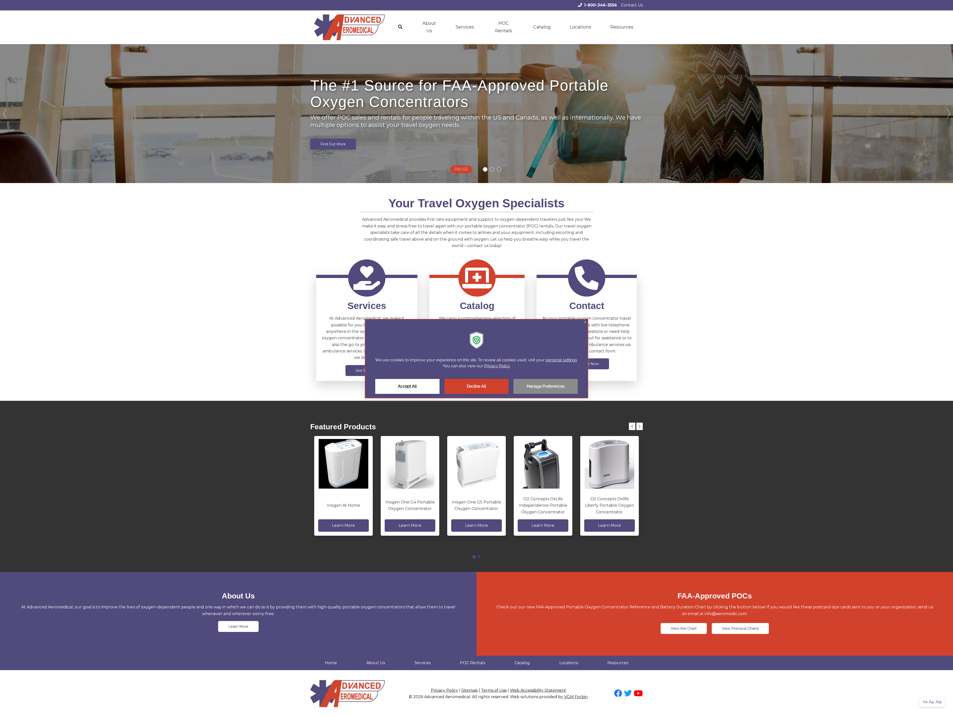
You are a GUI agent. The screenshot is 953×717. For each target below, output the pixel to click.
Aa (925, 702)
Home (331, 662)
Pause (461, 169)
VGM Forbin (576, 696)
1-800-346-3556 (600, 5)
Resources (617, 662)
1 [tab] (474, 556)
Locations (580, 27)
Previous (5, 114)
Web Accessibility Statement (538, 690)
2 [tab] (478, 556)
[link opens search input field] (400, 27)
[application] (476, 358)
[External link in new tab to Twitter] (628, 693)
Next (948, 114)
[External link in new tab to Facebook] (618, 693)
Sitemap (469, 690)
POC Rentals (503, 27)
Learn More (238, 626)
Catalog (542, 27)
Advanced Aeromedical (447, 696)
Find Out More (333, 144)
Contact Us (632, 5)
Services (465, 27)
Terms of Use (494, 690)
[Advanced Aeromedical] (349, 27)
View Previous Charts (740, 628)
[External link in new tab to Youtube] (638, 693)
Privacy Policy (444, 690)
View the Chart (684, 628)
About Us (429, 27)
